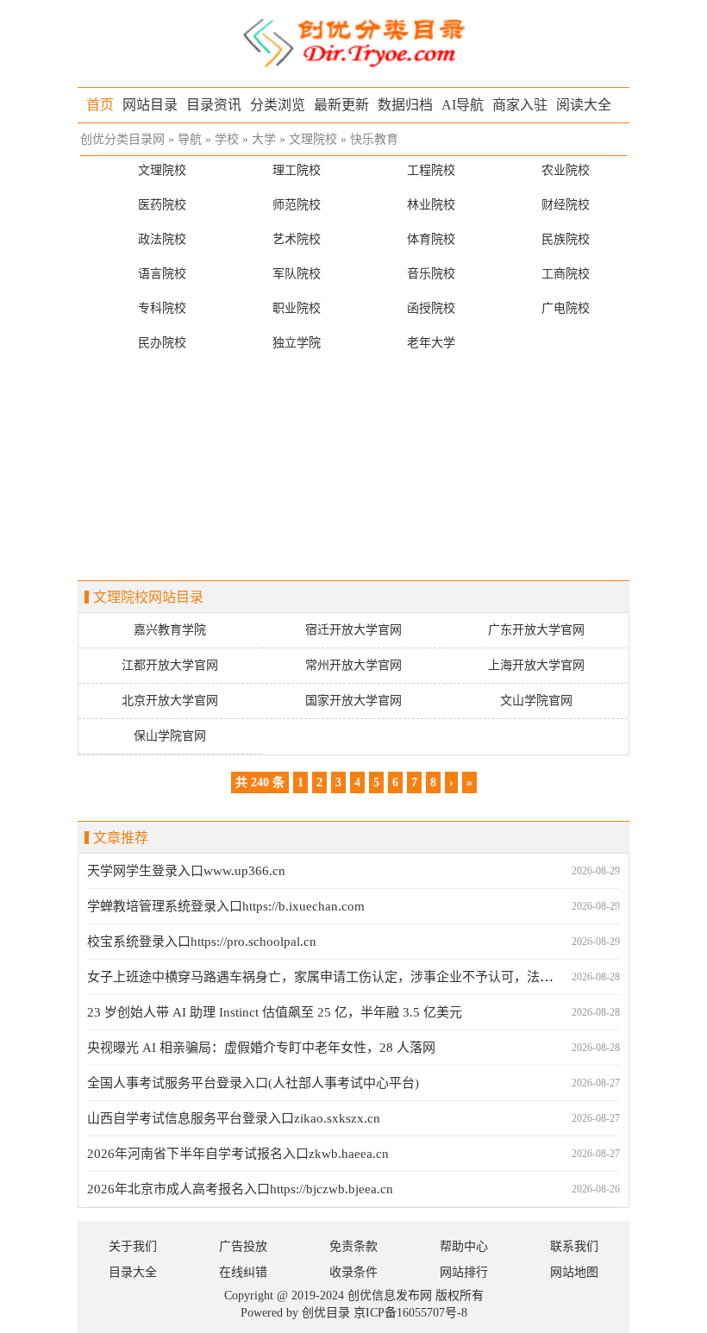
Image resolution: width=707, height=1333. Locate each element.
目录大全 (133, 1272)
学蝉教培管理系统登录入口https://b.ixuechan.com (226, 906)
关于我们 (133, 1246)
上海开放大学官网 (536, 665)
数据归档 (405, 104)
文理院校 (313, 139)
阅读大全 (583, 104)
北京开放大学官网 (170, 700)
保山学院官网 (170, 735)
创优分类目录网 (122, 139)
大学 (264, 139)
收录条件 (353, 1272)
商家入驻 (519, 104)
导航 (190, 139)
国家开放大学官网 (353, 700)
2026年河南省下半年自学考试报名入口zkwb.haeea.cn (238, 1154)
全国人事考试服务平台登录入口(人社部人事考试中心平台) (253, 1083)
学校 (227, 139)
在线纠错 (243, 1272)
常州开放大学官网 (353, 665)
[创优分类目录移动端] (353, 42)
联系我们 (574, 1246)
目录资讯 (213, 104)
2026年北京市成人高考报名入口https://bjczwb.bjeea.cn (240, 1189)
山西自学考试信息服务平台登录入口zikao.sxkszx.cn (233, 1118)
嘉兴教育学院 (170, 629)
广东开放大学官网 (536, 629)
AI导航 (462, 104)
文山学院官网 (536, 700)
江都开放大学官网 (170, 665)
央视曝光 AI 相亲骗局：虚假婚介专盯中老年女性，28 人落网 (261, 1048)
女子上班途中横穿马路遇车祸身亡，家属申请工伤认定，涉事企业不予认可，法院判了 (333, 977)
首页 (100, 104)
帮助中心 (464, 1246)
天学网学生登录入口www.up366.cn (186, 871)
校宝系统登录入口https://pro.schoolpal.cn (201, 941)
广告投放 (243, 1246)
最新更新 (341, 104)
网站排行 (464, 1272)
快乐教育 (374, 139)
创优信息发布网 (389, 1295)
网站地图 (574, 1272)
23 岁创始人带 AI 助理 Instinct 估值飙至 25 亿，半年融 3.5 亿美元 (274, 1012)
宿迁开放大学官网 (353, 629)
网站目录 (150, 104)
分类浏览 (277, 104)
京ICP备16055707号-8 (410, 1312)
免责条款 (353, 1246)
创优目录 (326, 1312)
